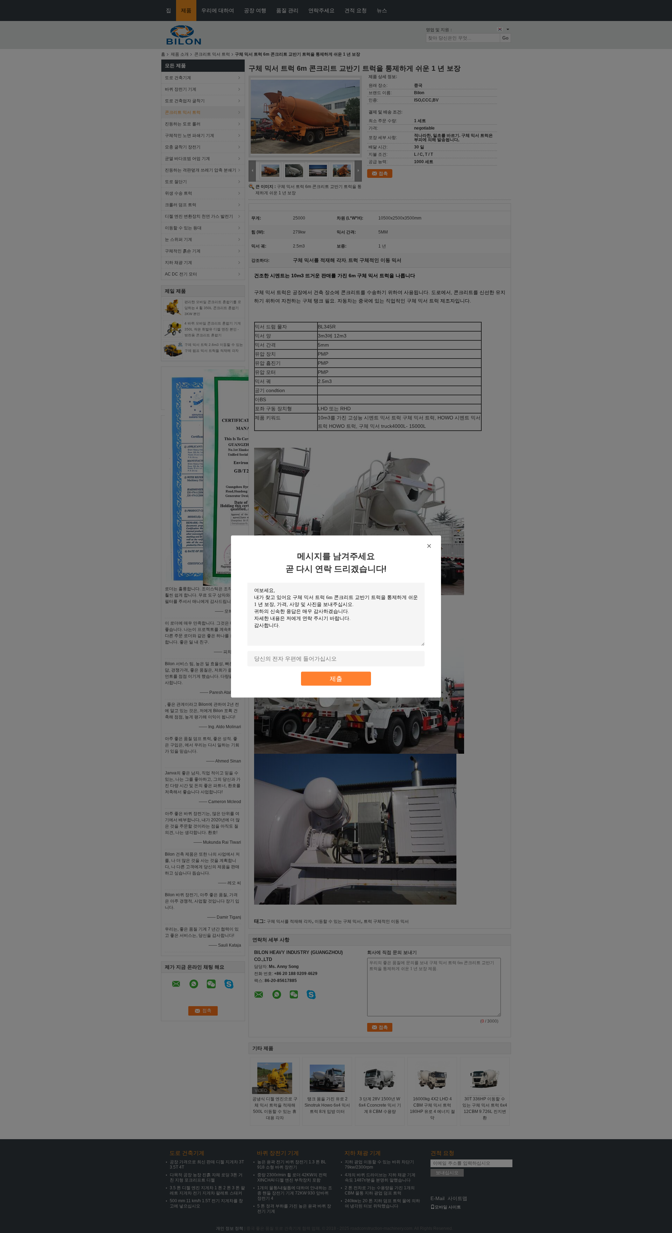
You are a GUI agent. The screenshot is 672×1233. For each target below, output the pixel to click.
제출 (336, 678)
